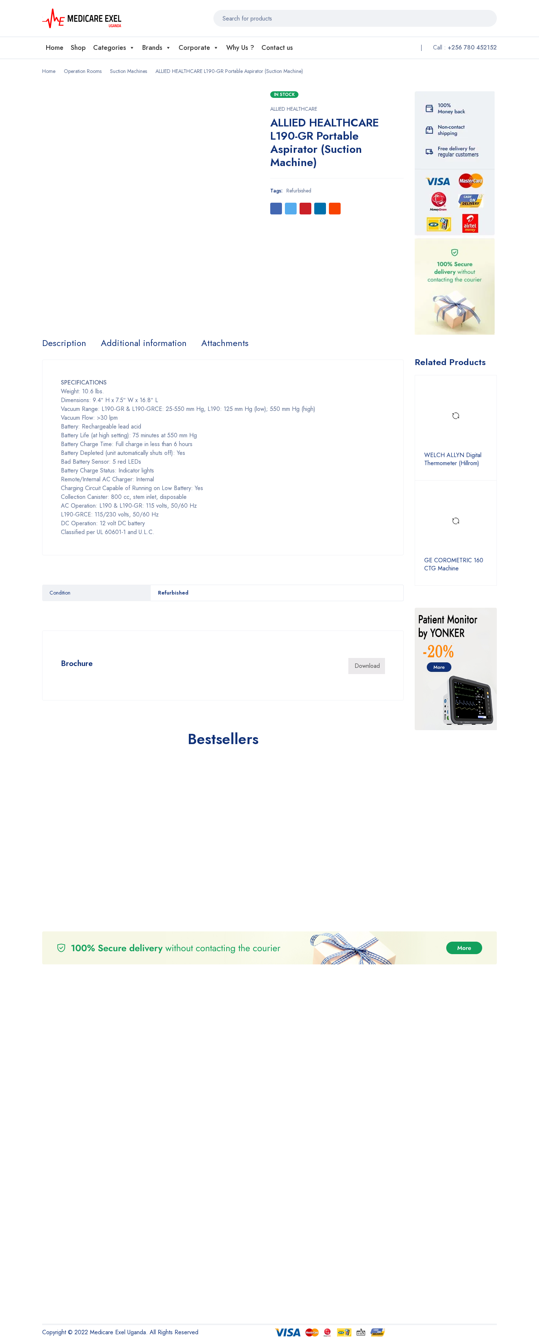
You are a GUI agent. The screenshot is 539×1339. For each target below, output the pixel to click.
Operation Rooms (83, 71)
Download (367, 666)
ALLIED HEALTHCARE (293, 109)
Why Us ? (240, 47)
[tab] (64, 343)
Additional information (144, 343)
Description (64, 343)
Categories (109, 47)
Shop (78, 47)
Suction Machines (128, 71)
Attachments (225, 343)
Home (54, 47)
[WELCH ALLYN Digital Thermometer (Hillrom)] (455, 416)
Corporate (194, 47)
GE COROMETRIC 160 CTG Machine (453, 564)
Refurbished (298, 190)
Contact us (277, 47)
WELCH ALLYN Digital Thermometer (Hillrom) (452, 459)
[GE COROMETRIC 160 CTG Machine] (455, 521)
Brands (152, 47)
